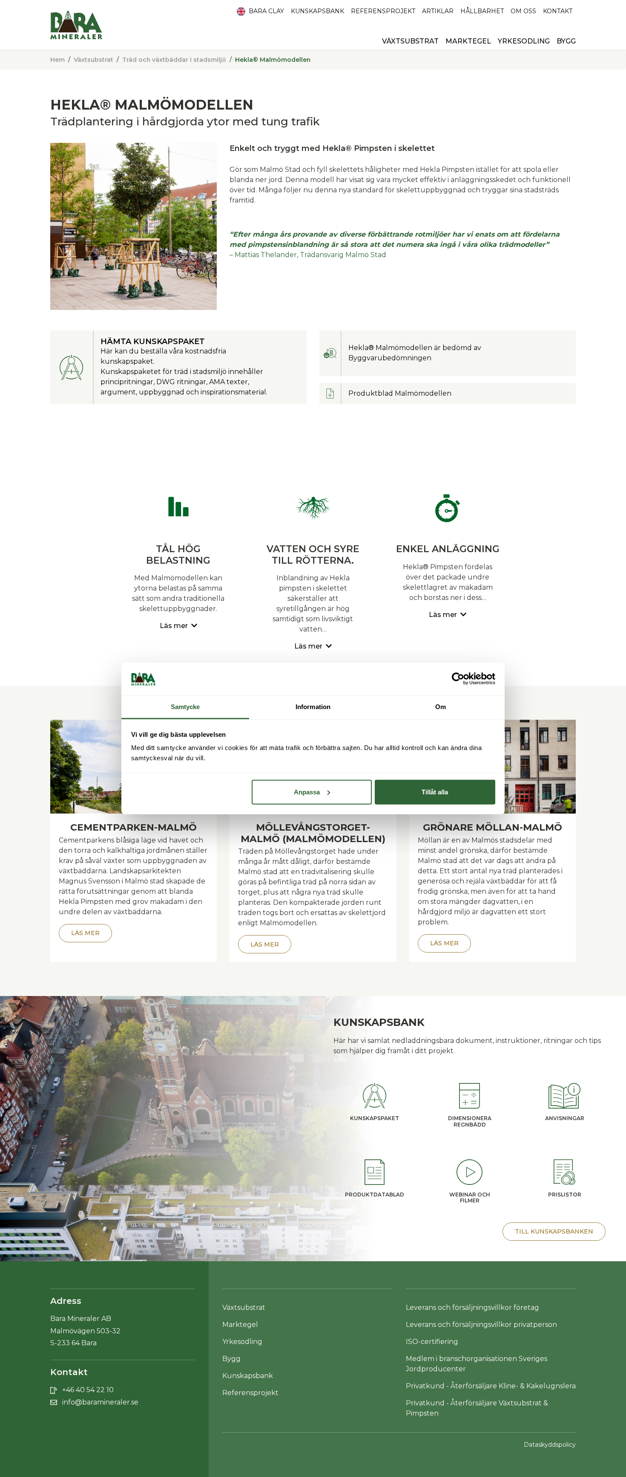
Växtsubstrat (93, 60)
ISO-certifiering (432, 1342)
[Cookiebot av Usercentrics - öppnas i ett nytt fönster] (458, 678)
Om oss (523, 11)
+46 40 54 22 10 (88, 1390)
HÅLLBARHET (482, 11)
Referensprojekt (383, 11)
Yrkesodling (242, 1342)
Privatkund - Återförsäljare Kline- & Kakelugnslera (491, 1386)
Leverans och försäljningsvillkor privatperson (481, 1325)
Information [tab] (313, 706)
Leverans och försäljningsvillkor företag (472, 1307)
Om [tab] (440, 706)
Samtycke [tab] (185, 706)
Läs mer (85, 933)
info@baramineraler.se (100, 1402)
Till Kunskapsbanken (554, 1231)
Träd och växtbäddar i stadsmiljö (174, 60)
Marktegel (468, 41)
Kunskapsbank (317, 11)
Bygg (231, 1359)
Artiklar (438, 11)
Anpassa (307, 792)
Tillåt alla (435, 792)
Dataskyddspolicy (550, 1444)
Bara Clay (265, 11)
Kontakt (557, 11)
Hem (57, 60)
